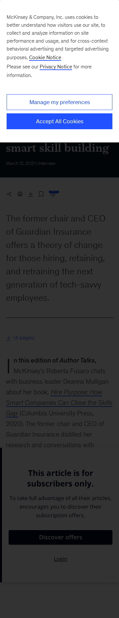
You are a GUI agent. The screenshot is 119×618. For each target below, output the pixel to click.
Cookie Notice (45, 57)
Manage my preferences (59, 102)
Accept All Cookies (59, 121)
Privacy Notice (56, 66)
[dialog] (59, 71)
